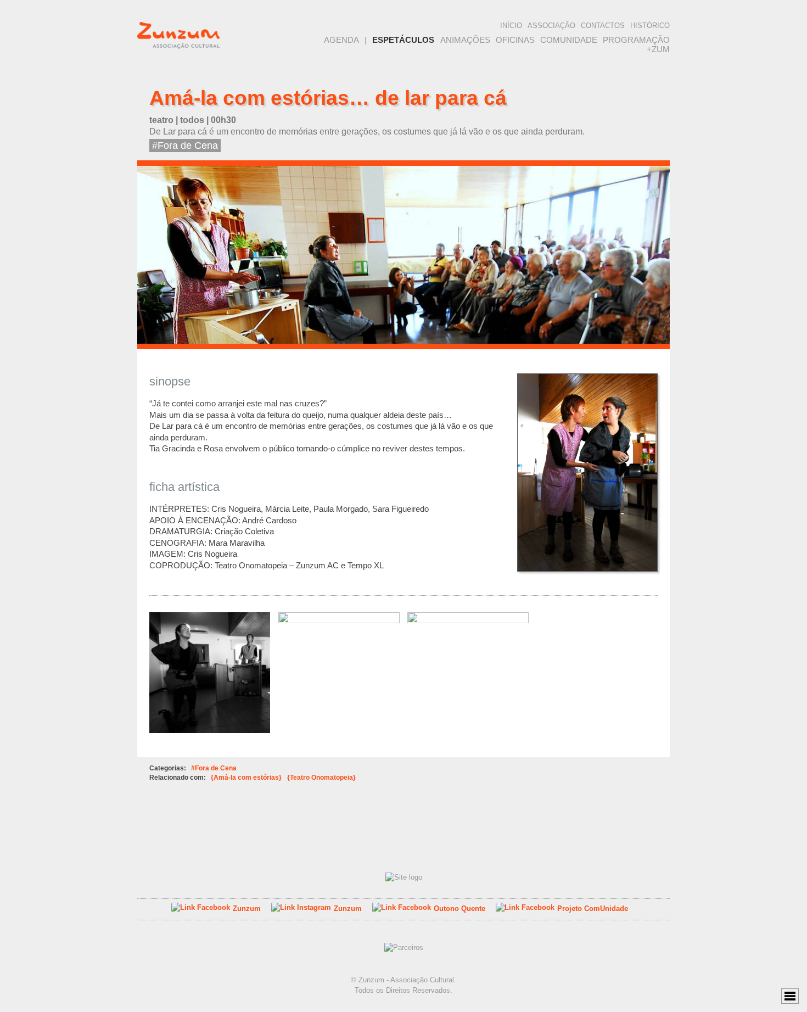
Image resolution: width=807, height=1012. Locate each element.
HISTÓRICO (650, 25)
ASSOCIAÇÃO (551, 25)
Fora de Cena (188, 145)
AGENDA (341, 40)
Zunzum (247, 908)
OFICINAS (515, 40)
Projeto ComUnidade (592, 908)
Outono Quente (459, 908)
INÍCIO (511, 25)
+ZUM (658, 49)
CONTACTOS (603, 25)
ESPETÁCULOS (403, 40)
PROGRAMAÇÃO (636, 40)
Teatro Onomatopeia (321, 777)
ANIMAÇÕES (465, 40)
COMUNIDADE (568, 40)
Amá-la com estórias (246, 777)
